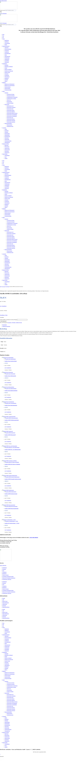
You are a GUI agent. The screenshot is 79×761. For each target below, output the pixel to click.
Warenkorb (4, 569)
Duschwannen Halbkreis (11, 111)
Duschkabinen (4, 63)
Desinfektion (7, 151)
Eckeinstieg (6, 73)
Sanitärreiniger (7, 148)
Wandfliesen (7, 41)
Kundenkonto (4, 567)
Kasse (3, 570)
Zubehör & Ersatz (19, 322)
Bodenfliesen (7, 40)
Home (3, 34)
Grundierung (7, 178)
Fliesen (3, 38)
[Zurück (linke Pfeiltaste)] (0, 760)
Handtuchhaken (7, 133)
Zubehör (6, 158)
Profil (6, 283)
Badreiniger (6, 145)
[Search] (1, 12)
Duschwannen (7, 104)
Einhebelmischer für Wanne (11, 98)
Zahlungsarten (4, 604)
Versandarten (4, 572)
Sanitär (3, 91)
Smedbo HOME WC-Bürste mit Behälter (12, 464)
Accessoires (4, 127)
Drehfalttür (6, 65)
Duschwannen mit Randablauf (12, 116)
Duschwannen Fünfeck (10, 110)
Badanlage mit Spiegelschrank (9, 85)
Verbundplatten (7, 155)
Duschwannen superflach (11, 248)
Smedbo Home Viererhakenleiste (11, 405)
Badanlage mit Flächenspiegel (9, 210)
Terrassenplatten (7, 43)
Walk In (6, 81)
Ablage (6, 129)
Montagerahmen (9, 124)
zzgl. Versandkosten (3, 306)
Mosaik (6, 44)
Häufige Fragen (4, 601)
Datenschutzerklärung (5, 607)
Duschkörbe (7, 130)
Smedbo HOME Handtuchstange (11, 493)
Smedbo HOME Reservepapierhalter (11, 508)
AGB (3, 599)
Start (0, 286)
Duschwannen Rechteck (11, 119)
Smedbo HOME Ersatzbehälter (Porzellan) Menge (8, 319)
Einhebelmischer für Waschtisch (12, 97)
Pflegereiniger (7, 146)
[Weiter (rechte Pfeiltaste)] (1, 760)
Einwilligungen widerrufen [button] (6, 579)
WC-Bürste (7, 286)
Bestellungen (4, 573)
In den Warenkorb (3, 321)
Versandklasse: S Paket (3, 315)
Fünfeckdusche (7, 76)
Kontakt (3, 598)
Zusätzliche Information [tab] (6, 326)
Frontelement (7, 75)
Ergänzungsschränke (8, 89)
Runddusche (7, 78)
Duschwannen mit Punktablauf (12, 114)
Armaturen (6, 92)
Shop (3, 162)
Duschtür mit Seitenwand (9, 197)
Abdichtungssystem (10, 126)
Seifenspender (7, 139)
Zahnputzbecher (7, 142)
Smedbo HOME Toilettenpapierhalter (12, 420)
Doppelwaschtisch (7, 213)
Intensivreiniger (7, 149)
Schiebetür (6, 79)
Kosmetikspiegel (7, 136)
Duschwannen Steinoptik (11, 120)
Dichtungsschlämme (8, 49)
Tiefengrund (7, 62)
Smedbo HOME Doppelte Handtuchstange (13, 479)
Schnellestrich (7, 59)
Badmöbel (4, 82)
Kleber (6, 181)
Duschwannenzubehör (8, 123)
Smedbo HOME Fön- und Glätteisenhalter (13, 449)
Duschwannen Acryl (10, 105)
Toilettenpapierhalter (8, 267)
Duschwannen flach (10, 108)
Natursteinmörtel (7, 56)
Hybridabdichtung (8, 53)
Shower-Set (9, 100)
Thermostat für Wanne (10, 94)
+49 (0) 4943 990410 (33, 537)
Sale (3, 37)
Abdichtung (6, 47)
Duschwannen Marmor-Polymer (12, 113)
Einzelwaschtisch (7, 88)
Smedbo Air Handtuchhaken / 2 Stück (12, 523)
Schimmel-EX (7, 152)
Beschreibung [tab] (4, 324)
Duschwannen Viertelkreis (11, 107)
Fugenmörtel (7, 50)
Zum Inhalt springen (3, 0)
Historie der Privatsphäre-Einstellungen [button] (8, 591)
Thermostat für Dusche (10, 95)
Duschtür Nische (7, 72)
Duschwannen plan (10, 117)
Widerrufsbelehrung (5, 602)
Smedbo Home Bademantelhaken (11, 390)
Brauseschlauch (9, 101)
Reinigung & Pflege (5, 143)
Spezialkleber (7, 60)
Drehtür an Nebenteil (8, 69)
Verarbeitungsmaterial (5, 46)
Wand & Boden (4, 280)
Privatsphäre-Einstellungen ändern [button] (8, 576)
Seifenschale (7, 264)
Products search (2, 10)
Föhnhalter (6, 132)
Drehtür (6, 194)
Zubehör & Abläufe (10, 229)
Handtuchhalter (7, 135)
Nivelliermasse (7, 57)
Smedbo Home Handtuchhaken (11, 361)
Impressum (4, 605)
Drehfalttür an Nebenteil (9, 66)
